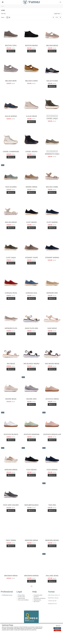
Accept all (57, 628)
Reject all (57, 630)
